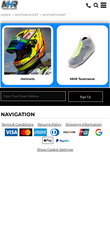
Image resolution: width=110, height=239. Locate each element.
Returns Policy (49, 124)
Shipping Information (83, 124)
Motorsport (27, 15)
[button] (95, 5)
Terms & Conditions (18, 124)
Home (6, 15)
